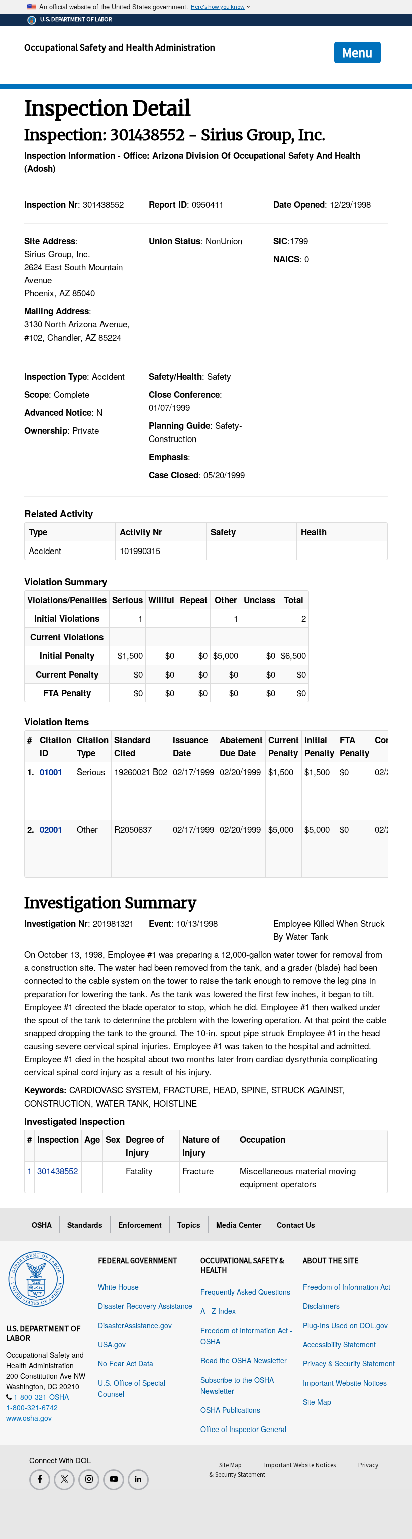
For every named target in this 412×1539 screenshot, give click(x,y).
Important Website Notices (345, 1383)
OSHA (42, 1225)
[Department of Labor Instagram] (88, 1479)
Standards (84, 1225)
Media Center (238, 1225)
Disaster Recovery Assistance (145, 1306)
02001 (51, 829)
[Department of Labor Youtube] (113, 1479)
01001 (51, 771)
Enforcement (140, 1225)
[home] (36, 1277)
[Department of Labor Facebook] (39, 1479)
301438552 (57, 1170)
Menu (357, 52)
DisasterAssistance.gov (135, 1325)
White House (118, 1287)
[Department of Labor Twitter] (64, 1479)
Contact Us (296, 1225)
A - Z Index (218, 1311)
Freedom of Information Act (346, 1287)
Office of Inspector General (243, 1429)
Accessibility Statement (339, 1344)
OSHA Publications (230, 1410)
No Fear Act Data (125, 1363)
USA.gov (112, 1344)
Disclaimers (321, 1306)
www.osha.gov (29, 1418)
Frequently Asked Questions (245, 1292)
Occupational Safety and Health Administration (119, 47)
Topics (188, 1225)
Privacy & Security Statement (349, 1363)
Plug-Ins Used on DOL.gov (345, 1325)
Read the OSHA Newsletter (243, 1360)
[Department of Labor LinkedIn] (138, 1479)
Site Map (317, 1402)
